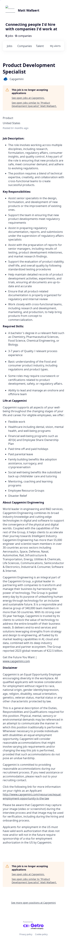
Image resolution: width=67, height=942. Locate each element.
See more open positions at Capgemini (33, 902)
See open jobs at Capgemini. (28, 98)
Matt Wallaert (28, 10)
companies (24, 46)
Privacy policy (25, 934)
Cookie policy (41, 934)
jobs (9, 46)
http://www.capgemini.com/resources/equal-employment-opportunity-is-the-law (32, 796)
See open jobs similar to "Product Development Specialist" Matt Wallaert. (34, 104)
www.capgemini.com (16, 661)
